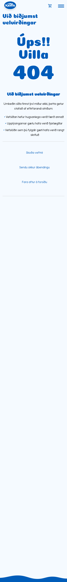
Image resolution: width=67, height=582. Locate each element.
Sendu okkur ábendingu (34, 167)
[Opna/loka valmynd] (61, 6)
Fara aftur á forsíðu (34, 182)
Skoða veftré (34, 152)
